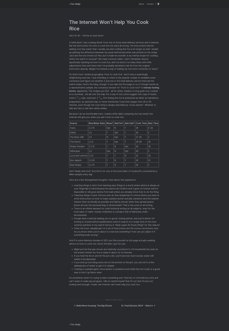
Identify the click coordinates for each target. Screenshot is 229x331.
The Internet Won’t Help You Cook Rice (109, 25)
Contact (150, 4)
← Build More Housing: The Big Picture (93, 305)
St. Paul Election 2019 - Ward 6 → (138, 305)
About (141, 4)
